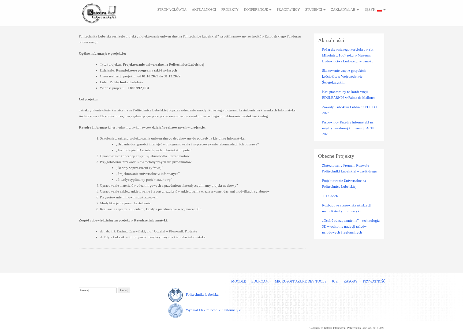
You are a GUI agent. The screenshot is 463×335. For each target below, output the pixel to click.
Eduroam (260, 281)
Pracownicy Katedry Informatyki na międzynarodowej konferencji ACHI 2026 (348, 128)
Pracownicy (288, 9)
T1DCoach (330, 196)
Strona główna (171, 9)
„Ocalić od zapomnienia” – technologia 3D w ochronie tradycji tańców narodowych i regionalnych (351, 226)
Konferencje (256, 9)
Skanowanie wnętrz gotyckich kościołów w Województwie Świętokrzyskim (344, 76)
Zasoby (350, 281)
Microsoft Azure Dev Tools (300, 281)
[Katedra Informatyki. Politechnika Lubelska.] (99, 12)
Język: (370, 9)
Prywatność (374, 281)
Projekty (229, 9)
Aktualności (204, 9)
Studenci (314, 9)
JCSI (335, 281)
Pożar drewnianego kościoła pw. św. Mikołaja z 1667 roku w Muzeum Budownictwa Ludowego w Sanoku (348, 55)
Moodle (238, 281)
